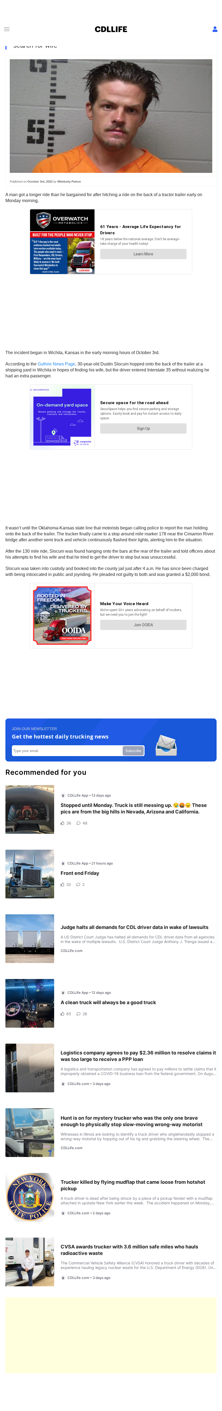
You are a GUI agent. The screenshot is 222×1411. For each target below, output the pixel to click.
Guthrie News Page (56, 364)
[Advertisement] (111, 1335)
